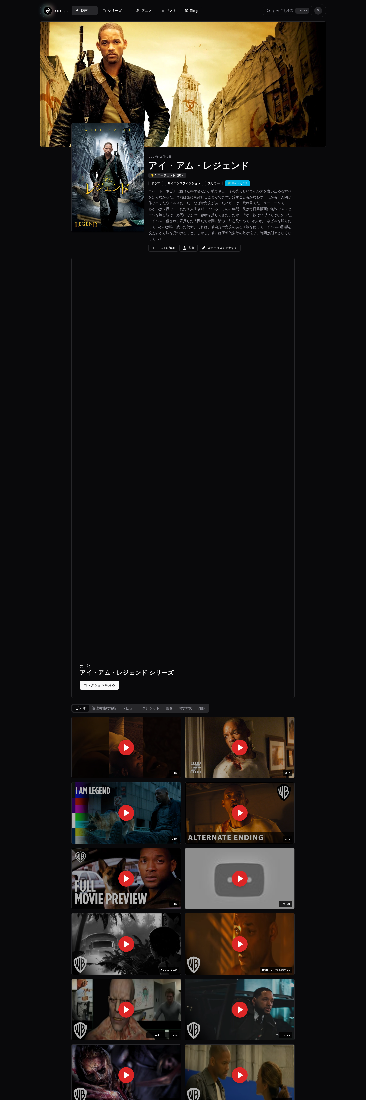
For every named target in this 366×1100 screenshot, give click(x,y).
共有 (191, 248)
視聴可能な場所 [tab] (104, 708)
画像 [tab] (169, 708)
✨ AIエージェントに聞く (167, 175)
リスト (171, 10)
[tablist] (140, 708)
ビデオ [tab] (80, 708)
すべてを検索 (289, 10)
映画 (84, 10)
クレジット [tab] (151, 708)
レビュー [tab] (129, 708)
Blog (194, 10)
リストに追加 (166, 248)
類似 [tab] (201, 708)
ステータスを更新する (222, 248)
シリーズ (115, 10)
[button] (126, 747)
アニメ (146, 10)
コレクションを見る (99, 685)
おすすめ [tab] (185, 708)
